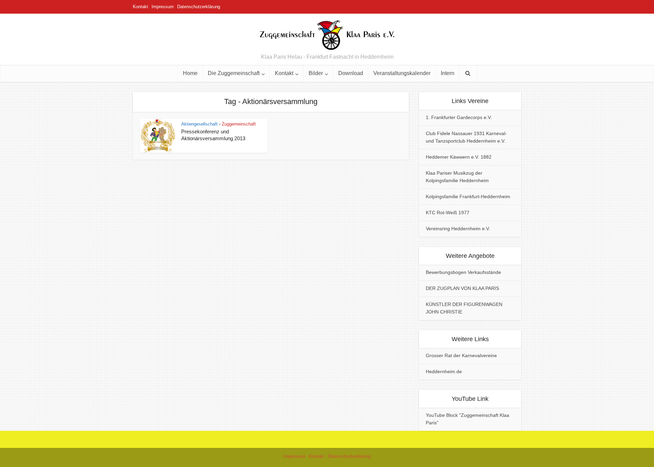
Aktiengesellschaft (199, 124)
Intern (447, 73)
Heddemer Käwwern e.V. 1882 (459, 157)
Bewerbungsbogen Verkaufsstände (463, 272)
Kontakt (140, 6)
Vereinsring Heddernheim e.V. (458, 228)
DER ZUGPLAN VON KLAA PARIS (462, 288)
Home (190, 73)
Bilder (316, 73)
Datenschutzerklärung (198, 6)
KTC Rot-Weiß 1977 (447, 212)
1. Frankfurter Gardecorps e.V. (459, 117)
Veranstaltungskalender (402, 73)
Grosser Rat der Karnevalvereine (461, 355)
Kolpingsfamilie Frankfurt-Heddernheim (468, 196)
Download (350, 73)
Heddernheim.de (444, 371)
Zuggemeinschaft (239, 124)
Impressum (163, 6)
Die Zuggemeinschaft (234, 73)
